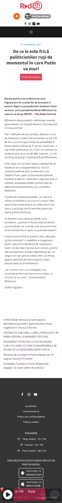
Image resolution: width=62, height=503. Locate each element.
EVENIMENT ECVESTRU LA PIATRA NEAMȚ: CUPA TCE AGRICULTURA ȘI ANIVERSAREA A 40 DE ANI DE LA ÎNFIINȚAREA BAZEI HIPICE (30, 345)
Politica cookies (31, 421)
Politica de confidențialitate (31, 416)
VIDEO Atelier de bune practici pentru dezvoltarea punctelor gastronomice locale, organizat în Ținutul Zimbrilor (27, 323)
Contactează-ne (31, 411)
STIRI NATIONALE (31, 77)
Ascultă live (31, 406)
